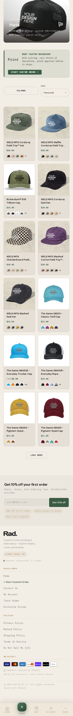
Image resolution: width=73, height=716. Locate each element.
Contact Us (11, 588)
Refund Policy (13, 629)
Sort (43, 86)
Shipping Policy (14, 635)
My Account (11, 594)
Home (6, 575)
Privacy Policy (13, 623)
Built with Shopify (15, 688)
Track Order (11, 600)
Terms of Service (15, 641)
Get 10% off (59, 502)
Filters (21, 91)
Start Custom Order (23, 72)
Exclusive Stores (15, 606)
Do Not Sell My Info (17, 647)
